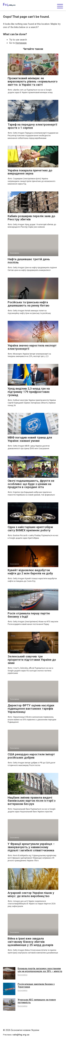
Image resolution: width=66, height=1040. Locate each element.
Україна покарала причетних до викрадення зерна (30, 172)
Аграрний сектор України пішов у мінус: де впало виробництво (31, 894)
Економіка (22, 975)
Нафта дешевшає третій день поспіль (29, 260)
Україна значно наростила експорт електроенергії (32, 347)
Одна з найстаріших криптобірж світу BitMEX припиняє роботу (30, 528)
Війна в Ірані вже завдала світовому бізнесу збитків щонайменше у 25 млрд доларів (30, 942)
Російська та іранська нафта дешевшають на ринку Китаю (28, 303)
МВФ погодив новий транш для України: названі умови (30, 439)
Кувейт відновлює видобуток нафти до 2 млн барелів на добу (30, 571)
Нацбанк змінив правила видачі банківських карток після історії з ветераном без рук (31, 801)
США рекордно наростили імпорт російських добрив (31, 756)
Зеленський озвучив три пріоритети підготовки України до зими (32, 660)
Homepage (21, 43)
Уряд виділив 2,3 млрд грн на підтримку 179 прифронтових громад (29, 392)
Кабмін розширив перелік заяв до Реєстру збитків (31, 217)
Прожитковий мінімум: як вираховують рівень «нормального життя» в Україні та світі (32, 81)
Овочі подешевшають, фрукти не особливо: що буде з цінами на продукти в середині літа (31, 484)
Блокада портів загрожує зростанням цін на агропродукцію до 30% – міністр (40, 970)
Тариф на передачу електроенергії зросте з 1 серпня (32, 126)
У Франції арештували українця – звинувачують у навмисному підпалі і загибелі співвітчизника (31, 847)
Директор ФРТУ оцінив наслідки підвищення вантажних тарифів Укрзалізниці (31, 709)
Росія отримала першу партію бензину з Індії (29, 615)
